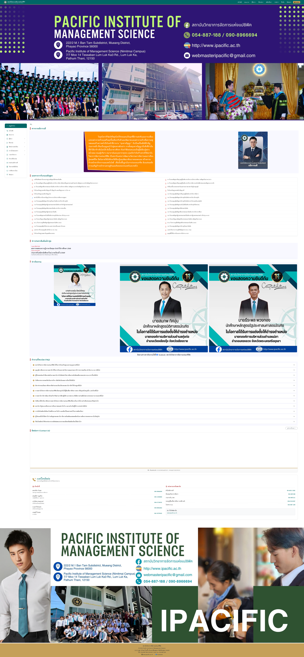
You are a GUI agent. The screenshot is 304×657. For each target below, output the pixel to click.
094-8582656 (158, 508)
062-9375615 (158, 513)
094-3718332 (158, 502)
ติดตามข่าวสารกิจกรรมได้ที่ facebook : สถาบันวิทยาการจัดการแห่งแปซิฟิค (164, 355)
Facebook (160, 654)
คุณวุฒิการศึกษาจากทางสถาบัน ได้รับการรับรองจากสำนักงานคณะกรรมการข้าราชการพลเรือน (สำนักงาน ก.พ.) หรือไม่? (67, 370)
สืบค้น (282, 2)
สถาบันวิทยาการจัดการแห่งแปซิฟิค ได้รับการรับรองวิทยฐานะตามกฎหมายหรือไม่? (57, 365)
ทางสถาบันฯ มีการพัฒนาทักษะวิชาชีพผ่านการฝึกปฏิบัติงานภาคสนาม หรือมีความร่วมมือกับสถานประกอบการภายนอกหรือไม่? (69, 396)
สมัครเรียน (268, 2)
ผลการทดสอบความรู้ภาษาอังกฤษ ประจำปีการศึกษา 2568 (51, 248)
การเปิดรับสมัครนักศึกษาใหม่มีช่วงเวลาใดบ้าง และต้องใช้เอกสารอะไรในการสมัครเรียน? (59, 411)
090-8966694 (158, 491)
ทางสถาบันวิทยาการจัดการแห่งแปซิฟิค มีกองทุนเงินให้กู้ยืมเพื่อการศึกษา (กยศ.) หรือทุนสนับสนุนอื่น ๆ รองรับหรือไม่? (66, 390)
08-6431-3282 (291, 490)
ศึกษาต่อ (260, 2)
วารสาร (276, 2)
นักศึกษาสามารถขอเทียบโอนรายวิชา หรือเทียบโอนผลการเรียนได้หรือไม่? (55, 380)
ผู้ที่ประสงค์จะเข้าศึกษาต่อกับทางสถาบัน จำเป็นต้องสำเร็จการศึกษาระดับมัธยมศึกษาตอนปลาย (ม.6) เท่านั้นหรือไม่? (66, 375)
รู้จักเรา (253, 2)
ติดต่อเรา (289, 2)
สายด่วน (297, 2)
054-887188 (291, 494)
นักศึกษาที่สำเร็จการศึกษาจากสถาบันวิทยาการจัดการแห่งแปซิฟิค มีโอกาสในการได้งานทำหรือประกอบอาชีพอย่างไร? (67, 401)
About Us (246, 2)
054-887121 (291, 497)
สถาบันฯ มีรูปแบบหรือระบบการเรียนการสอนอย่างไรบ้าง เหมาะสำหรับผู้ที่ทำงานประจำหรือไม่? (61, 406)
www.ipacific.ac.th (172, 513)
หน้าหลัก (240, 2)
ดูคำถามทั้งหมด (291, 428)
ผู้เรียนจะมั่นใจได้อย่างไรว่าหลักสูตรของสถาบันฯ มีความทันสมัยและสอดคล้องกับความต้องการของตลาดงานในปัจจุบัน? (67, 416)
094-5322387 (291, 501)
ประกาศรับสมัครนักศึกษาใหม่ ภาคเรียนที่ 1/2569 (48, 253)
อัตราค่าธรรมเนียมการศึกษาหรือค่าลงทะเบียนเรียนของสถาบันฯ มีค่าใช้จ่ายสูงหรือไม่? (58, 385)
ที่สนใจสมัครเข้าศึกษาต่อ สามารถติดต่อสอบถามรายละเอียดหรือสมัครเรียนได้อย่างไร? (58, 421)
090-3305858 (158, 497)
